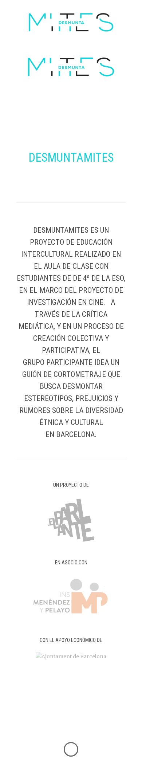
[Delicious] (71, 722)
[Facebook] (36, 722)
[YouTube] (107, 722)
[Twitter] (54, 722)
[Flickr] (89, 722)
